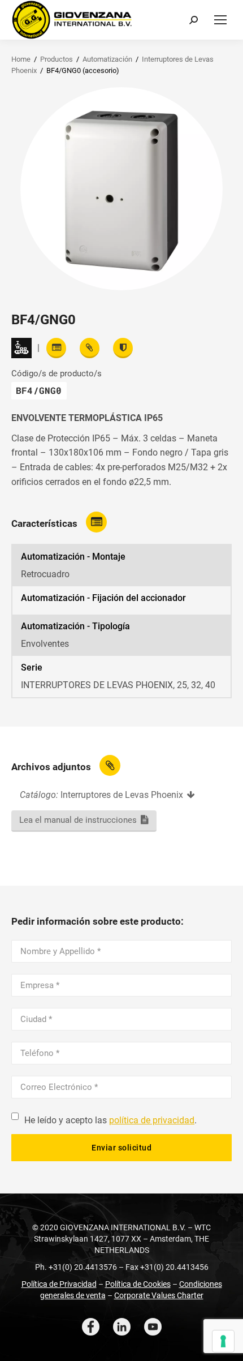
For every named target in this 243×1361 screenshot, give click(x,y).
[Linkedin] (122, 1327)
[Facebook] (90, 1327)
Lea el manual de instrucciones (78, 820)
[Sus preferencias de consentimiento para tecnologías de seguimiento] (223, 1341)
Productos (56, 59)
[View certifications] (123, 348)
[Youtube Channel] (153, 1327)
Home (21, 59)
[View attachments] (89, 348)
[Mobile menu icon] (220, 19)
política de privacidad (151, 1120)
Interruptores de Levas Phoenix (121, 794)
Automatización (107, 59)
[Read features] (56, 348)
